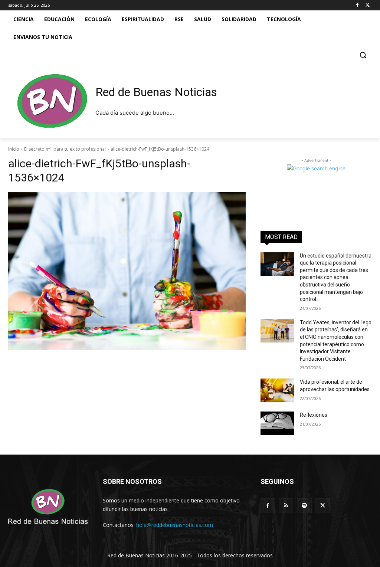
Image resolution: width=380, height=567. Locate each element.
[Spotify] (304, 505)
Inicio (13, 149)
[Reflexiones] (277, 423)
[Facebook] (357, 5)
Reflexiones (313, 415)
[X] (367, 5)
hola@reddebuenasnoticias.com (174, 524)
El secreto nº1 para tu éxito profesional (65, 149)
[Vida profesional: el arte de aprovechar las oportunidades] (277, 390)
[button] (363, 55)
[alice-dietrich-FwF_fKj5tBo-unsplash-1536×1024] (127, 271)
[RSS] (286, 505)
